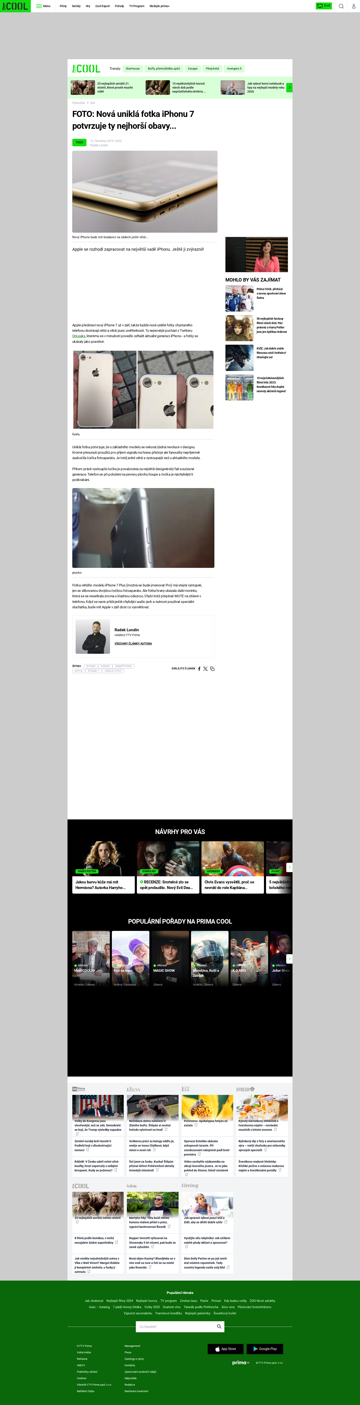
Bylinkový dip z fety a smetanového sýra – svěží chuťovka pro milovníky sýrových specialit (262, 1146)
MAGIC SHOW (164, 970)
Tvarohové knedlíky (168, 1313)
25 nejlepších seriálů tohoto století (98, 1218)
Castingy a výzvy (134, 1358)
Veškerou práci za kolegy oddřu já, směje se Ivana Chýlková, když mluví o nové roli (151, 1146)
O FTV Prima (84, 1345)
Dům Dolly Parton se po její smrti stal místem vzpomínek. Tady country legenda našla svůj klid (205, 1263)
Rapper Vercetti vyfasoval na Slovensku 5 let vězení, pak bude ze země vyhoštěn (152, 1242)
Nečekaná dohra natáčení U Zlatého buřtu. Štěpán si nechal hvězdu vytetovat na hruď (150, 1125)
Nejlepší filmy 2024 (119, 1301)
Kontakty (130, 1365)
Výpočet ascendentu (138, 1313)
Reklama (82, 1358)
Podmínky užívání (87, 1371)
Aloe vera (228, 1307)
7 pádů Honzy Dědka (127, 1307)
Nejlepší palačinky (197, 1313)
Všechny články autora (133, 643)
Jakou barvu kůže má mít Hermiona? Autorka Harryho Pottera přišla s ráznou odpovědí (99, 885)
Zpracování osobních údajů (140, 1371)
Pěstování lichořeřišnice (254, 1307)
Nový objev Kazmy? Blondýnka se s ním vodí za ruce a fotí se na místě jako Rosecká (152, 1263)
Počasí (216, 1301)
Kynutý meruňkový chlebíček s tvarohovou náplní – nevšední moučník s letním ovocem (258, 1125)
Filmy (63, 6)
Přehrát (83, 965)
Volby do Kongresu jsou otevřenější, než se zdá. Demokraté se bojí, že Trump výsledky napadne (98, 1125)
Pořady (119, 6)
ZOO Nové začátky (262, 1301)
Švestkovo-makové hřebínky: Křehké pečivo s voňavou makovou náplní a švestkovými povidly (261, 1166)
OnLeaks (78, 336)
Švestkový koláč (225, 1313)
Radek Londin (99, 145)
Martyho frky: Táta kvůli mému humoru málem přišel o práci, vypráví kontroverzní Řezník (149, 1222)
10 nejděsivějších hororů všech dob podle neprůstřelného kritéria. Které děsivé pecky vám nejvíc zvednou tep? (188, 91)
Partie (204, 1301)
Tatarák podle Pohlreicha (201, 1307)
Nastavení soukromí (136, 1391)
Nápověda (130, 1378)
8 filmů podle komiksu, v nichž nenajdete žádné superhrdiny (94, 1240)
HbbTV (81, 1365)
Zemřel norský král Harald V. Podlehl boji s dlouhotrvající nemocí (93, 1146)
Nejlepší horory (146, 1301)
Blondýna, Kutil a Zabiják (206, 972)
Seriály (76, 6)
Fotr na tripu (123, 970)
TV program (168, 1301)
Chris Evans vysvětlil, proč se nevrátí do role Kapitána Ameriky (229, 885)
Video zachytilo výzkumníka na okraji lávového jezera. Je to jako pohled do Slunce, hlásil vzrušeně (206, 1166)
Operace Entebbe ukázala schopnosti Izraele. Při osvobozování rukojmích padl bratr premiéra (207, 1148)
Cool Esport (102, 6)
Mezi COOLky (84, 970)
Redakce (130, 1384)
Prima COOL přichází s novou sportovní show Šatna (271, 293)
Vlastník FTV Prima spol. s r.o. (94, 1384)
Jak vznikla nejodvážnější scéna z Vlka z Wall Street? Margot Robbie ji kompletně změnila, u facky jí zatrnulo (97, 1265)
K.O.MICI (239, 970)
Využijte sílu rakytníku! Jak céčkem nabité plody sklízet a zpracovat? (207, 1240)
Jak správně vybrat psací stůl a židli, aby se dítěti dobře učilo (204, 1220)
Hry (88, 6)
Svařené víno (172, 1307)
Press (128, 1352)
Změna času (188, 1301)
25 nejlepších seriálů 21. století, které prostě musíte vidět (115, 87)
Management (132, 1345)
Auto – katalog (99, 1307)
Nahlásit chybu (85, 1391)
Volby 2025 (152, 1307)
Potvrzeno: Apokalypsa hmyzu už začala (206, 1123)
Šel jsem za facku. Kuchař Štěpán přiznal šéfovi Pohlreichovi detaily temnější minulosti (151, 1166)
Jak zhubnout (94, 1301)
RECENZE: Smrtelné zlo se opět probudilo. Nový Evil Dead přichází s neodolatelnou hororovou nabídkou (166, 885)
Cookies (81, 1378)
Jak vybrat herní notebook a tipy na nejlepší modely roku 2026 (265, 87)
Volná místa (84, 1352)
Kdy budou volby (235, 1301)
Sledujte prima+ (160, 6)
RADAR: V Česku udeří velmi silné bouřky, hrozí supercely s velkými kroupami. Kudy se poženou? (97, 1166)
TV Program (136, 6)
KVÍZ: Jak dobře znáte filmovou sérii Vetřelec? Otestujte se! (271, 353)
